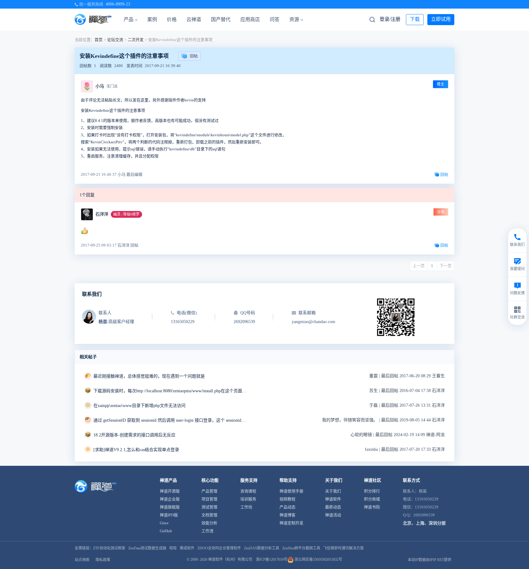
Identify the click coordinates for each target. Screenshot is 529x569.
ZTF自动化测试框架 (109, 548)
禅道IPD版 (169, 515)
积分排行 (372, 491)
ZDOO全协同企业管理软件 (219, 548)
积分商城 (372, 499)
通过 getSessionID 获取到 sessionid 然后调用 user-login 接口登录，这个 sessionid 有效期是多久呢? (169, 420)
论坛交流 (115, 39)
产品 (128, 19)
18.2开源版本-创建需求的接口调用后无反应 (134, 435)
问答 (275, 19)
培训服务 (248, 499)
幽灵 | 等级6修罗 (126, 214)
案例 (152, 19)
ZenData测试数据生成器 (147, 548)
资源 (294, 19)
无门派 (112, 86)
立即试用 (441, 19)
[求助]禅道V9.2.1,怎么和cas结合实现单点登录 (136, 449)
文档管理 (209, 515)
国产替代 (221, 19)
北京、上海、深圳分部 (424, 523)
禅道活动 (333, 515)
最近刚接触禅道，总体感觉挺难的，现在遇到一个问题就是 (149, 376)
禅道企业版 (170, 499)
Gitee (164, 523)
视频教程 (287, 499)
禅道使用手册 (291, 491)
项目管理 (209, 499)
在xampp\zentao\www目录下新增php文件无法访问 (139, 405)
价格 (172, 19)
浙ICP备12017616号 (271, 559)
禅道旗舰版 (170, 507)
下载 (415, 19)
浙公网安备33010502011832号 (318, 559)
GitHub (166, 531)
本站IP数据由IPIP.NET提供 (429, 560)
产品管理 (209, 491)
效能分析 (209, 523)
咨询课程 (248, 491)
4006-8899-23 (118, 4)
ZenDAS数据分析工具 (261, 548)
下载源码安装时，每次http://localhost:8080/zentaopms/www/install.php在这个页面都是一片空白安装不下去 (169, 391)
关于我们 (333, 491)
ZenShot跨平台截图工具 (301, 548)
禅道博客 (287, 515)
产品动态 (287, 507)
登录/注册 (390, 19)
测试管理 (209, 507)
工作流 (207, 531)
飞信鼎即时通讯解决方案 (343, 548)
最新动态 (333, 507)
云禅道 (193, 19)
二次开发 (136, 39)
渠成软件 (187, 548)
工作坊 (246, 507)
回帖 (194, 56)
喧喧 (173, 548)
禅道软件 (333, 499)
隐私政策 (103, 560)
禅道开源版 (170, 491)
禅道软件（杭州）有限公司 (230, 559)
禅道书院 (372, 507)
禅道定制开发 (291, 523)
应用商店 (250, 19)
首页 (99, 39)
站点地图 (82, 560)
